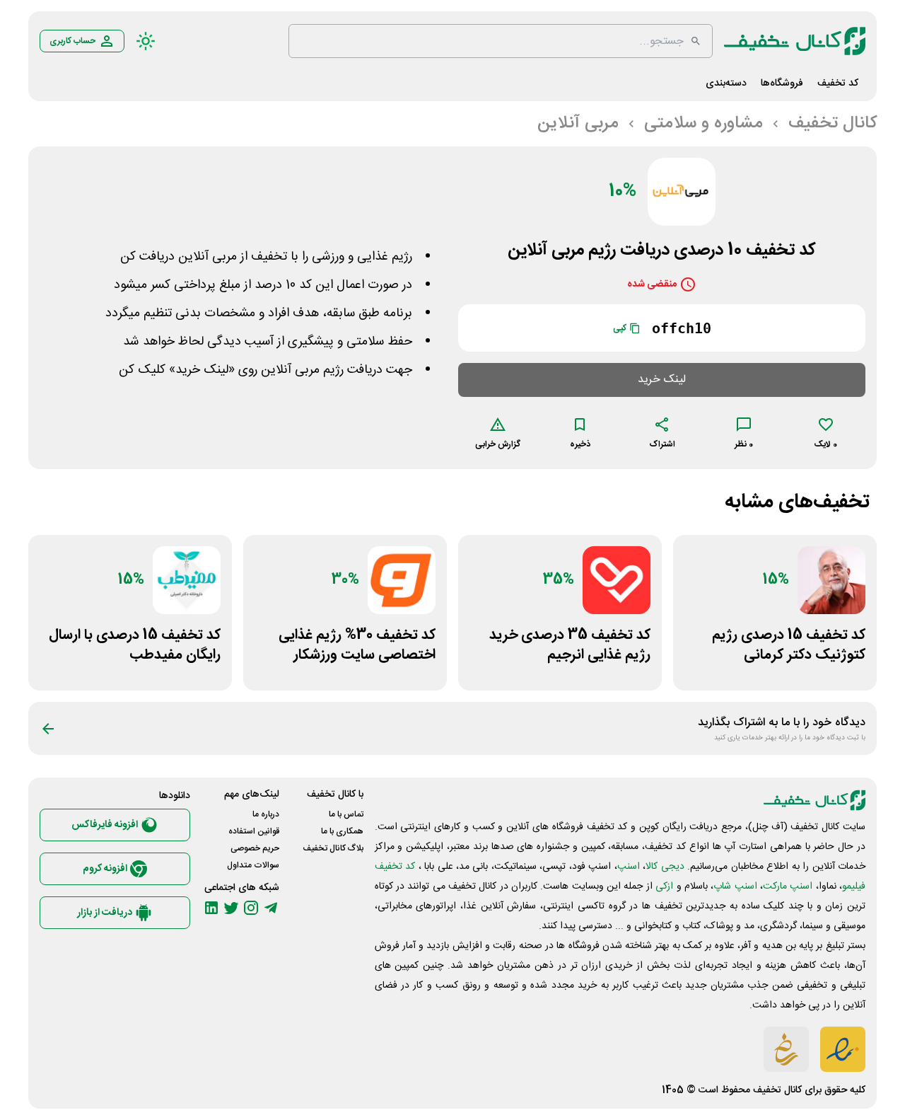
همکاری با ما (342, 831)
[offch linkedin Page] (211, 907)
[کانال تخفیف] (794, 41)
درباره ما (265, 814)
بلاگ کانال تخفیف (333, 848)
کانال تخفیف (777, 1090)
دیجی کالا (665, 866)
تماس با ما (346, 814)
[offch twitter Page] (231, 907)
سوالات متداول (253, 865)
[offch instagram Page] (251, 907)
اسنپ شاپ (735, 886)
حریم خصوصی (254, 848)
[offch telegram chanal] (270, 907)
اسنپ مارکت (787, 886)
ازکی (664, 886)
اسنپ (628, 866)
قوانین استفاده (253, 831)
